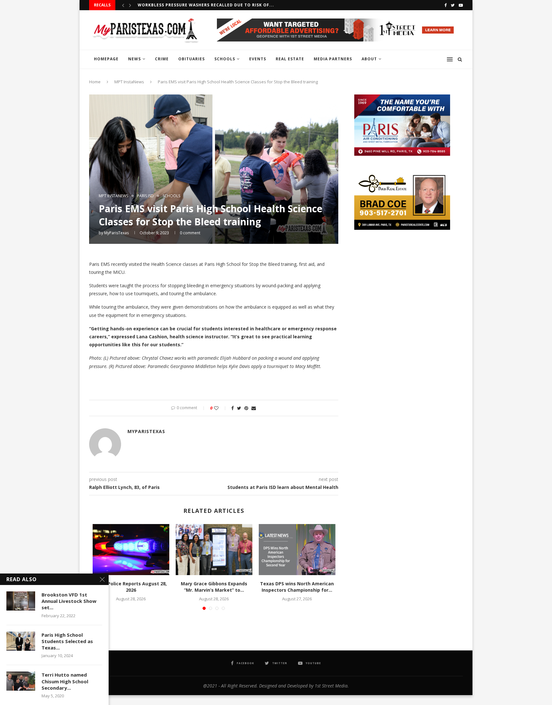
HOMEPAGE (106, 59)
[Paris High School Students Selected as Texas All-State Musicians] (20, 641)
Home (95, 82)
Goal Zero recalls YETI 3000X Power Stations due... (201, 5)
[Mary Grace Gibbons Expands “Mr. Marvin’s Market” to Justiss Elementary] (214, 549)
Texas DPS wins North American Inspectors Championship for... (297, 587)
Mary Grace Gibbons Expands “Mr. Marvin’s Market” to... (214, 587)
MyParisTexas (116, 233)
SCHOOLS (224, 59)
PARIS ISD (145, 196)
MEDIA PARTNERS (333, 59)
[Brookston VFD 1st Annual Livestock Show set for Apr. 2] (20, 601)
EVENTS (257, 59)
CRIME (162, 59)
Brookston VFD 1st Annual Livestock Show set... (69, 601)
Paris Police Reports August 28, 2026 (131, 587)
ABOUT (369, 59)
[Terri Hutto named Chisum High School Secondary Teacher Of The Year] (20, 681)
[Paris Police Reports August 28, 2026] (131, 549)
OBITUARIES (191, 59)
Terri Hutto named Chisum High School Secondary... (65, 681)
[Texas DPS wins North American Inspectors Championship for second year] (297, 549)
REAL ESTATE (290, 59)
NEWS (134, 59)
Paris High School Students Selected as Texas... (67, 641)
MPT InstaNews (129, 82)
